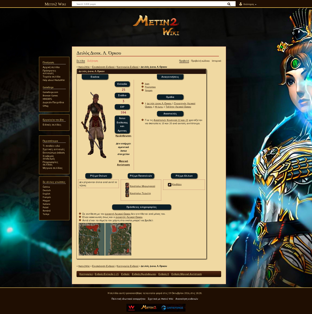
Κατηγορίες (86, 274)
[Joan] (118, 239)
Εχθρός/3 (163, 274)
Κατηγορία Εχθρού (127, 66)
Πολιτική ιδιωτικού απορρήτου (128, 298)
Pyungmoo (150, 86)
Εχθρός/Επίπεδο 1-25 (107, 274)
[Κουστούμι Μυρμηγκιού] (127, 186)
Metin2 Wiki (55, 4)
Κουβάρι (177, 184)
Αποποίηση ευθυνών (187, 298)
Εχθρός (125, 274)
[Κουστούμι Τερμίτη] (127, 193)
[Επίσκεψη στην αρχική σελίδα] (156, 25)
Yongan (148, 90)
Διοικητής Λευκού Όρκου (129, 217)
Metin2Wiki (84, 66)
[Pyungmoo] (92, 239)
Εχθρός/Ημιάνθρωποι (144, 274)
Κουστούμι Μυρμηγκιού (142, 186)
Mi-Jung (159, 106)
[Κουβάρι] (169, 184)
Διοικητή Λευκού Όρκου (117, 213)
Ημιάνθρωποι (123, 135)
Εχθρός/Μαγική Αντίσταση (186, 274)
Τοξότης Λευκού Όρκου (178, 106)
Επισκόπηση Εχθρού (103, 66)
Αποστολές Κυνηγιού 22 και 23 (171, 120)
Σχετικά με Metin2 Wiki (160, 298)
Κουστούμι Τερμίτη (140, 193)
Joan (147, 83)
